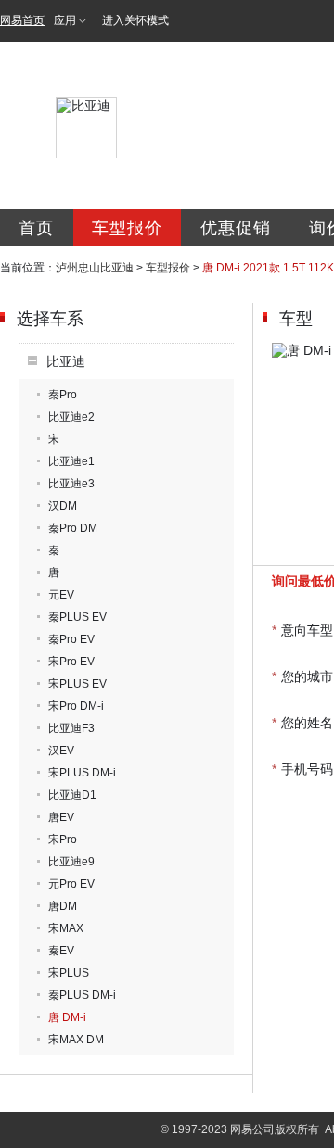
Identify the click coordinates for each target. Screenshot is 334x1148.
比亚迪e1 (71, 461)
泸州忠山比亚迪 (95, 267)
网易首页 (22, 20)
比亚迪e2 (71, 416)
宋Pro (62, 839)
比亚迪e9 (71, 861)
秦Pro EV (71, 639)
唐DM (62, 906)
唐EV (61, 817)
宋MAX (66, 928)
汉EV (61, 750)
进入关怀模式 (135, 20)
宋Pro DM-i (76, 706)
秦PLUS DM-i (82, 995)
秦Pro (62, 394)
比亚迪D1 (72, 794)
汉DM (62, 505)
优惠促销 (235, 228)
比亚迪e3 (71, 483)
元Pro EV (71, 883)
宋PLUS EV (77, 683)
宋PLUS (68, 972)
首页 (36, 228)
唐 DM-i (67, 1017)
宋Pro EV (71, 661)
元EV (61, 594)
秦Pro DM (72, 528)
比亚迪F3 (71, 728)
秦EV (61, 950)
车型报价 (127, 228)
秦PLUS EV (77, 617)
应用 (65, 20)
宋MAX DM (76, 1039)
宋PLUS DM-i (82, 772)
